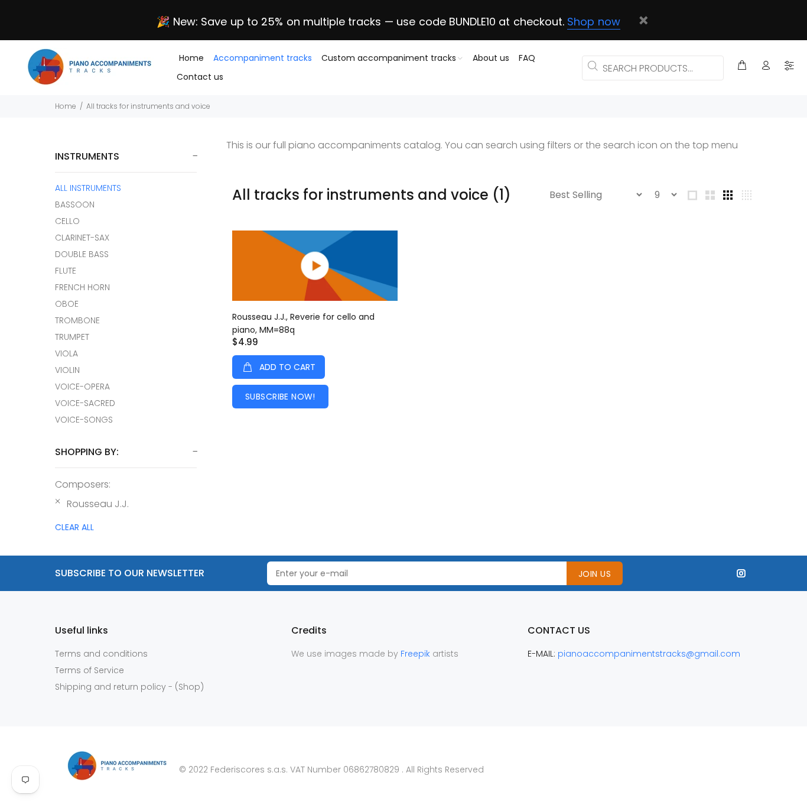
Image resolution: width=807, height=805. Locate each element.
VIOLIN (67, 370)
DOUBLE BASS (82, 254)
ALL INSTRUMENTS (88, 188)
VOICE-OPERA (82, 386)
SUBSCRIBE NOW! (280, 396)
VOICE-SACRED (85, 403)
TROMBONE (77, 320)
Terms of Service (89, 670)
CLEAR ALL (74, 527)
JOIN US (594, 574)
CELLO (67, 221)
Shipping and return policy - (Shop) (129, 687)
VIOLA (66, 353)
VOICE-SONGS (84, 419)
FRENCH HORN (82, 287)
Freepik (416, 654)
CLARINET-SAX (82, 238)
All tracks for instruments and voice (148, 106)
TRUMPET (72, 337)
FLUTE (65, 271)
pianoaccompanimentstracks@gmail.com (649, 654)
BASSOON (75, 204)
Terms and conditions (101, 654)
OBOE (67, 304)
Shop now (593, 21)
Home (65, 106)
